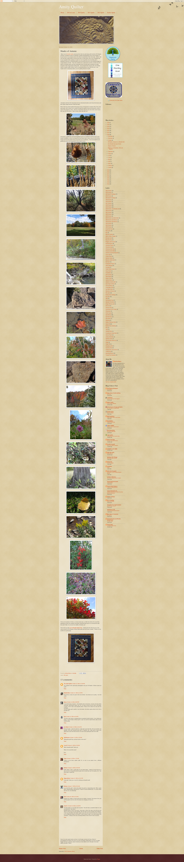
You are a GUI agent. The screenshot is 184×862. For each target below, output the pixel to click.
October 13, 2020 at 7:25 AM (73, 758)
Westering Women (109, 353)
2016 (108, 176)
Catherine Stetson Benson (112, 487)
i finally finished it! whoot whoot (113, 510)
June (109, 157)
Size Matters (109, 389)
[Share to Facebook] (84, 673)
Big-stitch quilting (109, 234)
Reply (65, 688)
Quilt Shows (108, 318)
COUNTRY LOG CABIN (112, 449)
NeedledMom (110, 421)
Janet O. (66, 805)
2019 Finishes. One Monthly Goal (113, 208)
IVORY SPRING (110, 425)
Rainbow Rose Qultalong (111, 325)
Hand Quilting (108, 276)
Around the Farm (109, 228)
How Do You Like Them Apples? (113, 398)
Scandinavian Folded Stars (111, 333)
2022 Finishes (108, 214)
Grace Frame (108, 271)
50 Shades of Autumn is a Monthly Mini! (116, 141)
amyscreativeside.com (112, 490)
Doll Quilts (108, 261)
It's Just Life (109, 515)
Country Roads (109, 256)
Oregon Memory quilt (110, 303)
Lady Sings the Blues (110, 283)
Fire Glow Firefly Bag (111, 431)
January (110, 167)
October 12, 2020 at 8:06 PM (73, 702)
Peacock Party (109, 307)
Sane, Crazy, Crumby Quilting (113, 393)
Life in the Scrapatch (111, 471)
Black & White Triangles (111, 236)
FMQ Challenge (109, 265)
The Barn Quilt (110, 521)
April (109, 161)
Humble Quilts (70, 54)
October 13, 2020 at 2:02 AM (74, 745)
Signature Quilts (109, 338)
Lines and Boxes (109, 285)
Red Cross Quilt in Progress (112, 445)
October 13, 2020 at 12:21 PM (76, 778)
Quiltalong (108, 320)
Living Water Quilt (109, 287)
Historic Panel (108, 278)
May (109, 159)
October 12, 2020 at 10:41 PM (75, 727)
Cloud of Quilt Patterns (112, 486)
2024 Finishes (108, 223)
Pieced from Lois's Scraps (111, 309)
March (109, 163)
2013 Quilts (91, 13)
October (110, 140)
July (109, 155)
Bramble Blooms (109, 243)
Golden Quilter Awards (110, 269)
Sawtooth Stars (109, 331)
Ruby (107, 327)
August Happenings (111, 422)
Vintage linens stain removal (111, 349)
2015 (108, 177)
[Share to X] (82, 673)
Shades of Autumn (112, 145)
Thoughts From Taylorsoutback (114, 504)
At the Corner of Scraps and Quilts (114, 407)
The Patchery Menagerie (112, 388)
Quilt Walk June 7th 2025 (112, 458)
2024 (108, 126)
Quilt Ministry (108, 314)
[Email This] (80, 673)
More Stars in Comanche (112, 514)
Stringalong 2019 (109, 345)
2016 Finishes (108, 201)
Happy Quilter (67, 778)
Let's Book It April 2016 (111, 525)
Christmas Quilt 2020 (110, 249)
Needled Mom (67, 692)
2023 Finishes (108, 216)
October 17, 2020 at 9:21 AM (74, 786)
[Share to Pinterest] (85, 673)
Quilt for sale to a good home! (113, 426)
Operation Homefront (110, 302)
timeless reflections (111, 476)
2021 (108, 132)
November (110, 138)
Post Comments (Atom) (70, 851)
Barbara (65, 767)
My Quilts (108, 296)
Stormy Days (110, 524)
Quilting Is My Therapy (112, 457)
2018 (108, 172)
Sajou (107, 329)
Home (62, 13)
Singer (107, 342)
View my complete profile (111, 381)
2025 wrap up (110, 453)
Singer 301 (108, 344)
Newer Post (62, 848)
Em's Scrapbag (110, 500)
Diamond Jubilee (109, 258)
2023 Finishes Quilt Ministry (111, 219)
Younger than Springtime (111, 355)
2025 (108, 124)
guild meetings (109, 274)
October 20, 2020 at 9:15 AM (72, 796)
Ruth (65, 796)
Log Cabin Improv (109, 289)
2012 (108, 183)
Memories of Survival (110, 291)
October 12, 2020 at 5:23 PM (76, 692)
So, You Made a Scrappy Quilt (113, 408)
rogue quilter (110, 435)
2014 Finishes (108, 196)
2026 (108, 122)
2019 (108, 170)
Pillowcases (108, 311)
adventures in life (111, 509)
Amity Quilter (71, 6)
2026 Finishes (108, 227)
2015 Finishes (108, 199)
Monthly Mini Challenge (110, 294)
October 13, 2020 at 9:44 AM (74, 767)
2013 (108, 182)
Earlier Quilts (111, 13)
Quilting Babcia (117, 361)
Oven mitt (108, 305)
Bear (107, 232)
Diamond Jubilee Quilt (110, 260)
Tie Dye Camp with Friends (112, 440)
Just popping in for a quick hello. (113, 436)
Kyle (65, 716)
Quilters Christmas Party (111, 322)
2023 (108, 128)
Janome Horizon (109, 280)
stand (108, 467)
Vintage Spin (108, 351)
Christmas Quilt (109, 247)
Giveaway (108, 267)
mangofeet (109, 466)
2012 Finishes (108, 190)
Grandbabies (108, 272)
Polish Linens (108, 313)
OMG (107, 298)
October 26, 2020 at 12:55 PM (74, 805)
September (110, 151)
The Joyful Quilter (68, 683)
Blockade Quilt (109, 238)
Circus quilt (108, 254)
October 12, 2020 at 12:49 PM (78, 683)
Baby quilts (108, 230)
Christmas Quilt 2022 (110, 250)
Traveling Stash (109, 347)
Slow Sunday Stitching (111, 403)
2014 (108, 180)
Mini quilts (66, 675)
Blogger (98, 859)
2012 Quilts (100, 13)
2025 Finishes (108, 225)
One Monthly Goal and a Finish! (114, 143)
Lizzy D (65, 745)
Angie (65, 758)
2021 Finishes (108, 212)
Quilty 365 (108, 324)
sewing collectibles (109, 336)
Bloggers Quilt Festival (110, 241)
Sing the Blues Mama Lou (111, 340)
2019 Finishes (108, 207)
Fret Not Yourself (111, 444)
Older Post (100, 848)
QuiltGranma (67, 737)
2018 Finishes (108, 205)
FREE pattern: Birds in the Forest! (113, 417)
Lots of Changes (110, 462)
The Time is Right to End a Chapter (114, 478)
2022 (108, 130)
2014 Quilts (81, 13)
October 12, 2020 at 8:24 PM (72, 716)
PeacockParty (112, 58)
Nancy (65, 702)
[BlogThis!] (81, 673)
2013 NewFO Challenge (110, 194)
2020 (108, 134)
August (109, 153)
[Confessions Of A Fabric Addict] (115, 100)
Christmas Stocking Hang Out (112, 252)
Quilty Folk (109, 461)
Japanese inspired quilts (111, 281)
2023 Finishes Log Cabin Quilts (112, 217)
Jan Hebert (66, 727)
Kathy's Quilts (110, 402)
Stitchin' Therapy (111, 496)
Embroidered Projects (110, 263)
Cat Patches (109, 397)
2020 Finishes (108, 210)
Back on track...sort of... (111, 506)
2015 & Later (71, 13)
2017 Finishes (108, 203)
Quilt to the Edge (111, 439)
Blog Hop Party (109, 239)
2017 (108, 174)
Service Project (109, 334)
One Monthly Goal (109, 300)
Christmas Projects (110, 245)
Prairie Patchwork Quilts (112, 481)
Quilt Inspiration (110, 416)
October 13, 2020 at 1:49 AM (76, 737)
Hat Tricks (109, 394)
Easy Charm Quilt (110, 501)
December (110, 136)
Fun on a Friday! (110, 412)
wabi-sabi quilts (110, 452)
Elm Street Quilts (111, 430)
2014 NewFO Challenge (110, 197)
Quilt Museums (109, 316)
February (110, 165)
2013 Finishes (108, 192)
